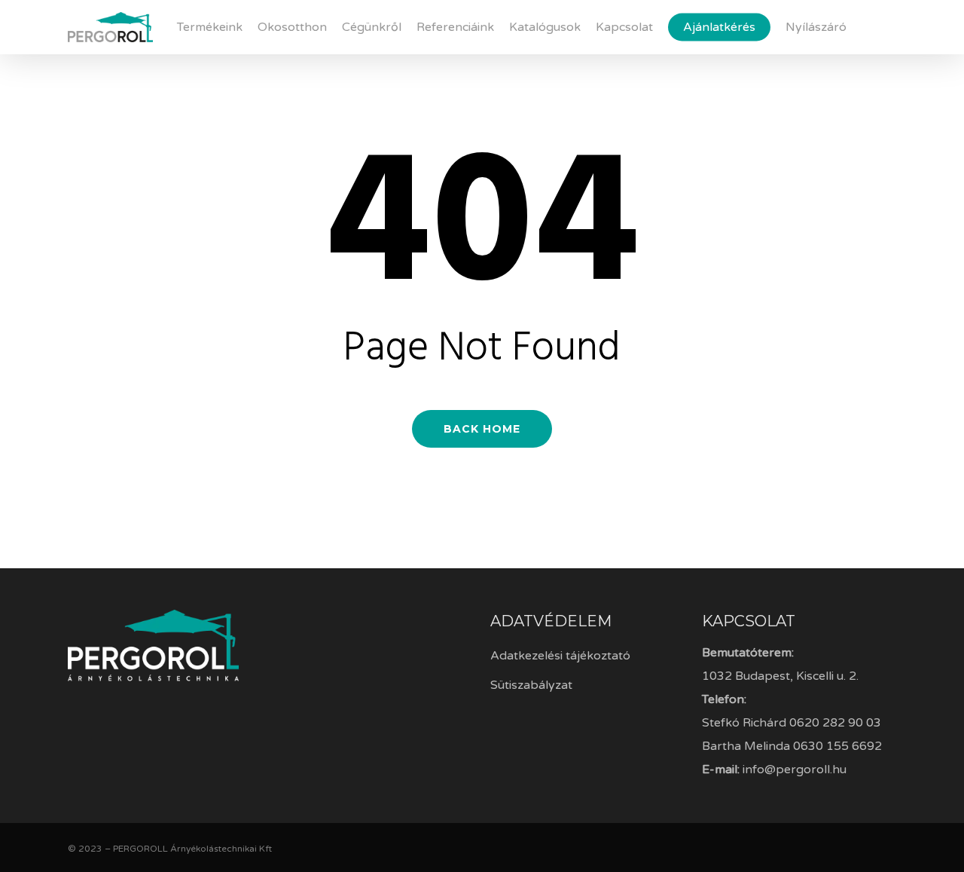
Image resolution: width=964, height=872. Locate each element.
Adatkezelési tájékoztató (560, 655)
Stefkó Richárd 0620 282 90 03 (791, 722)
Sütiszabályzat (531, 685)
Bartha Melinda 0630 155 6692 (792, 746)
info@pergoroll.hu (795, 769)
